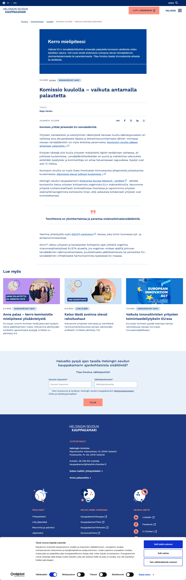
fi (8, 3)
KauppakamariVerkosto (93, 527)
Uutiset (49, 21)
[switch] (81, 574)
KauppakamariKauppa (92, 516)
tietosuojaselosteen (124, 391)
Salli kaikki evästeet (163, 544)
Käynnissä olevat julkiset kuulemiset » (79, 174)
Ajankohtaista (37, 21)
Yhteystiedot (39, 516)
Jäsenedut (37, 533)
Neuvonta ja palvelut (43, 527)
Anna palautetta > (80, 477)
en (14, 3)
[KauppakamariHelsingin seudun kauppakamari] (15, 10)
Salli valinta (163, 553)
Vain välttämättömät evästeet (163, 562)
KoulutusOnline (89, 533)
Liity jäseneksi (142, 10)
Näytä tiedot (144, 574)
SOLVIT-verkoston (82, 234)
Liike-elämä (82, 309)
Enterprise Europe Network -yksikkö (102, 180)
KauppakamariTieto (91, 522)
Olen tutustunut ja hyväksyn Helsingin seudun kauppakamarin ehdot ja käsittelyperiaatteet (91, 392)
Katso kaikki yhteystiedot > (86, 471)
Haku (171, 3)
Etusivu (24, 21)
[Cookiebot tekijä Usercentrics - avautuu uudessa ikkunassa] (18, 575)
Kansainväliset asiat (69, 80)
